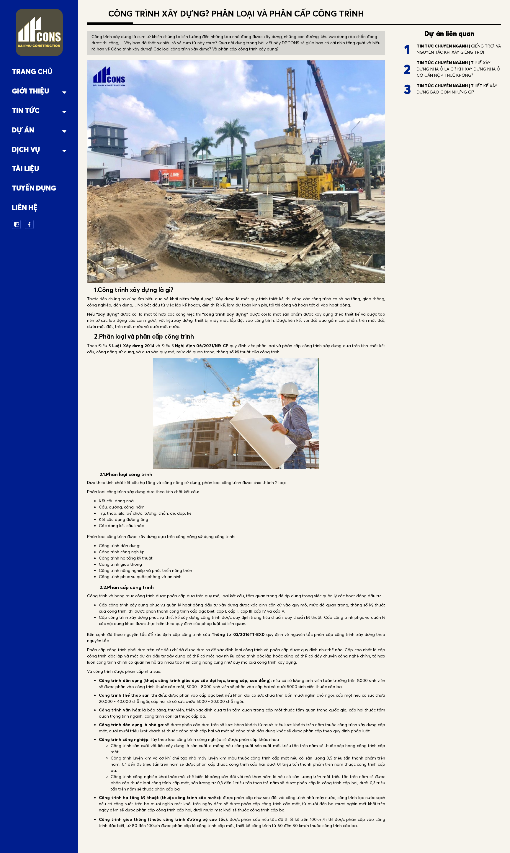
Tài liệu (25, 168)
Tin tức (26, 110)
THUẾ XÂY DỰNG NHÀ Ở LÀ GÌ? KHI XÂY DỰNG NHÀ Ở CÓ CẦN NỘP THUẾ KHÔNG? (458, 69)
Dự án (23, 130)
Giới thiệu (30, 91)
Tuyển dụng (34, 188)
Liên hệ (24, 207)
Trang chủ (32, 71)
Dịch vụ (26, 149)
